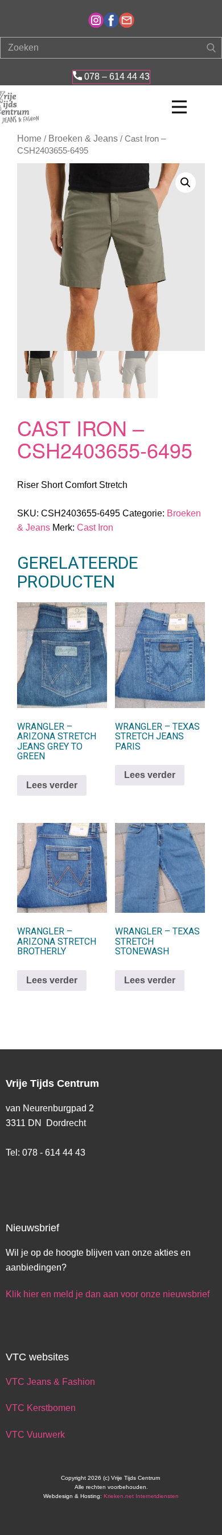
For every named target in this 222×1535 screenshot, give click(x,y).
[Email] (126, 20)
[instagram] (96, 20)
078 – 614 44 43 (116, 76)
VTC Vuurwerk (35, 1434)
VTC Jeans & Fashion (50, 1382)
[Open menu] (179, 107)
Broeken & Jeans (83, 138)
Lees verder (51, 785)
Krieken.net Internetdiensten (141, 1496)
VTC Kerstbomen (42, 1408)
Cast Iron (95, 527)
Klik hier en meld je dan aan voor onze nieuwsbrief (107, 1294)
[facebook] (111, 20)
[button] (185, 182)
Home (29, 138)
